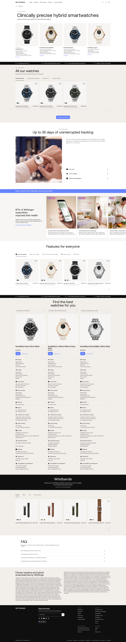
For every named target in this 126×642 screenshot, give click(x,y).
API (96, 629)
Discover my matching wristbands (63, 487)
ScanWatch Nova (68, 47)
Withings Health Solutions (83, 628)
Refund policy (102, 640)
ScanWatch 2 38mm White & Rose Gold (61, 347)
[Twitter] (48, 618)
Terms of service (82, 640)
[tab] (20, 79)
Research (80, 631)
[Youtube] (44, 618)
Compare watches (99, 619)
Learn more (24, 353)
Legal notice (88, 640)
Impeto (96, 628)
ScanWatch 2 (19, 49)
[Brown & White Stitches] (17, 519)
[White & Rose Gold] (68, 280)
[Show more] (94, 636)
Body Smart (80, 617)
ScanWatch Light (92, 47)
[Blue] (41, 103)
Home (17, 6)
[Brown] (41, 519)
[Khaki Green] (43, 519)
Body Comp (80, 615)
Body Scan (80, 611)
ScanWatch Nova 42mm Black (27, 346)
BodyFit (79, 613)
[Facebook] (39, 618)
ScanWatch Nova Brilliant (47, 47)
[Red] (42, 519)
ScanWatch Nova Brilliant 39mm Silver (95, 346)
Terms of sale (75, 640)
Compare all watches (63, 117)
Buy (18, 353)
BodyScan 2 (80, 609)
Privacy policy (69, 640)
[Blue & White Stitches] (20, 519)
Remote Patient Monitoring (84, 629)
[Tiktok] (46, 618)
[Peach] (19, 519)
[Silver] (89, 280)
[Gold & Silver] (89, 280)
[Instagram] (41, 618)
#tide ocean (97, 631)
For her (96, 623)
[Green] (42, 519)
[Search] (102, 2)
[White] (43, 280)
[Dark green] (18, 103)
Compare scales (81, 619)
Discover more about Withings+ (23, 225)
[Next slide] (108, 60)
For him (96, 621)
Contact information (95, 640)
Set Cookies (108, 640)
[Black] (17, 103)
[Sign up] (63, 614)
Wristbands (97, 617)
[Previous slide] (105, 60)
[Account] (106, 2)
